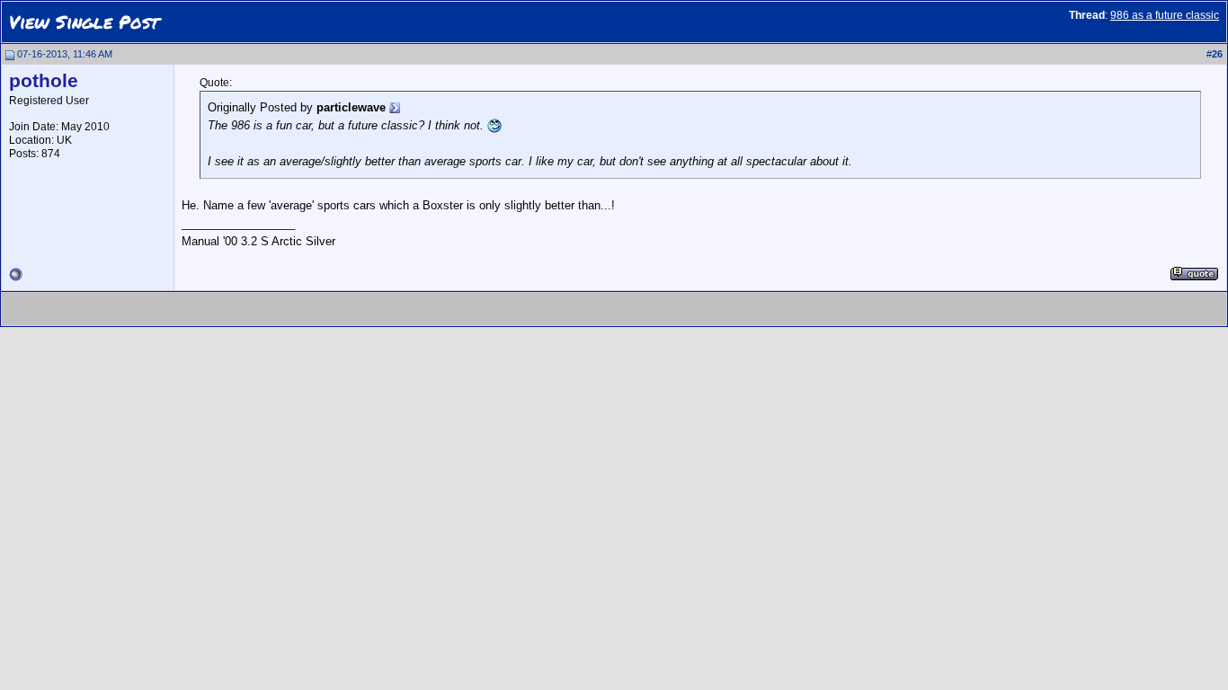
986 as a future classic (1164, 15)
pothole (43, 81)
